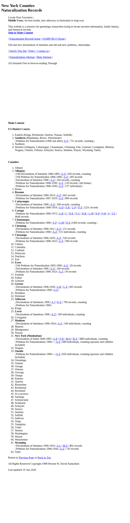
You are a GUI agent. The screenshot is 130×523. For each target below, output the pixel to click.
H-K (84, 213)
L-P (74, 207)
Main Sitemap (44, 57)
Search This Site (18, 51)
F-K (62, 338)
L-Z (65, 286)
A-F (54, 222)
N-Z (68, 222)
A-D (61, 207)
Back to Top (44, 457)
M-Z (65, 445)
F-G (77, 213)
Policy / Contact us (39, 51)
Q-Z (80, 207)
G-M (61, 222)
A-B (61, 213)
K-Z (59, 302)
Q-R (103, 213)
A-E (55, 338)
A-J (53, 302)
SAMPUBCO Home (53, 38)
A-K (59, 286)
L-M (91, 213)
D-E (71, 213)
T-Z (113, 213)
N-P (97, 213)
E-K (68, 207)
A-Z (66, 140)
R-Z (75, 338)
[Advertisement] (65, 91)
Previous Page (26, 457)
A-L (59, 445)
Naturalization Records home (24, 38)
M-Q (68, 338)
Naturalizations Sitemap (22, 57)
